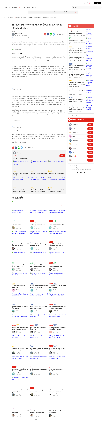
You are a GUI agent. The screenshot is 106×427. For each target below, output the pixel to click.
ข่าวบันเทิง (40, 12)
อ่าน (20, 7)
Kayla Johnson (21, 93)
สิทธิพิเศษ (14, 7)
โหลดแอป (76, 3)
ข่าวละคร (47, 12)
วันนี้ (6, 7)
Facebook (23, 142)
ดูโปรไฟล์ (15, 155)
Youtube (19, 53)
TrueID (9, 3)
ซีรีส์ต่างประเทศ (67, 12)
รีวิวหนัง (60, 12)
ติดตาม (62, 155)
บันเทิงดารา (12, 17)
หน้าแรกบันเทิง (32, 12)
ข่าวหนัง (54, 12)
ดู (9, 7)
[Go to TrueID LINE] (84, 173)
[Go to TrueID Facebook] (77, 173)
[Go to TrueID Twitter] (81, 173)
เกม (24, 7)
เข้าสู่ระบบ (98, 3)
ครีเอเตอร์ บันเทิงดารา (21, 17)
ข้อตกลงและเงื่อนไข (73, 168)
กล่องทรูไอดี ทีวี (84, 3)
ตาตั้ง (28, 7)
